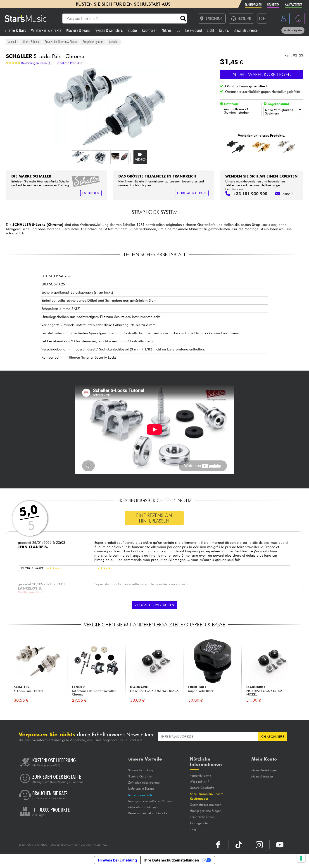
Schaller (113, 42)
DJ (178, 30)
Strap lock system (93, 42)
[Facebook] (218, 845)
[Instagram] (259, 845)
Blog (193, 829)
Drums (224, 30)
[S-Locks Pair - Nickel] (286, 146)
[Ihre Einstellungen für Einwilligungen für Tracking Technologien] (301, 858)
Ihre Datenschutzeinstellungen (171, 860)
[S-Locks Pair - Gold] (261, 146)
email (288, 193)
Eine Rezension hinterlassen (154, 518)
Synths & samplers (109, 30)
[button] (81, 157)
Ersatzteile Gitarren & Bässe (61, 42)
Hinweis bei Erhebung (117, 860)
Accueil (12, 42)
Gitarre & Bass (16, 30)
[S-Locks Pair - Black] (235, 146)
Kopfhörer (150, 30)
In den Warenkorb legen (261, 74)
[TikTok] (238, 845)
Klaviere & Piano (78, 30)
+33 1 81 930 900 (56, 798)
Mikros (167, 30)
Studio (133, 30)
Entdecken (90, 193)
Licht (211, 30)
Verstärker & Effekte (46, 30)
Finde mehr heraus (191, 193)
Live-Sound (194, 30)
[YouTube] (280, 845)
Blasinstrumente (246, 30)
